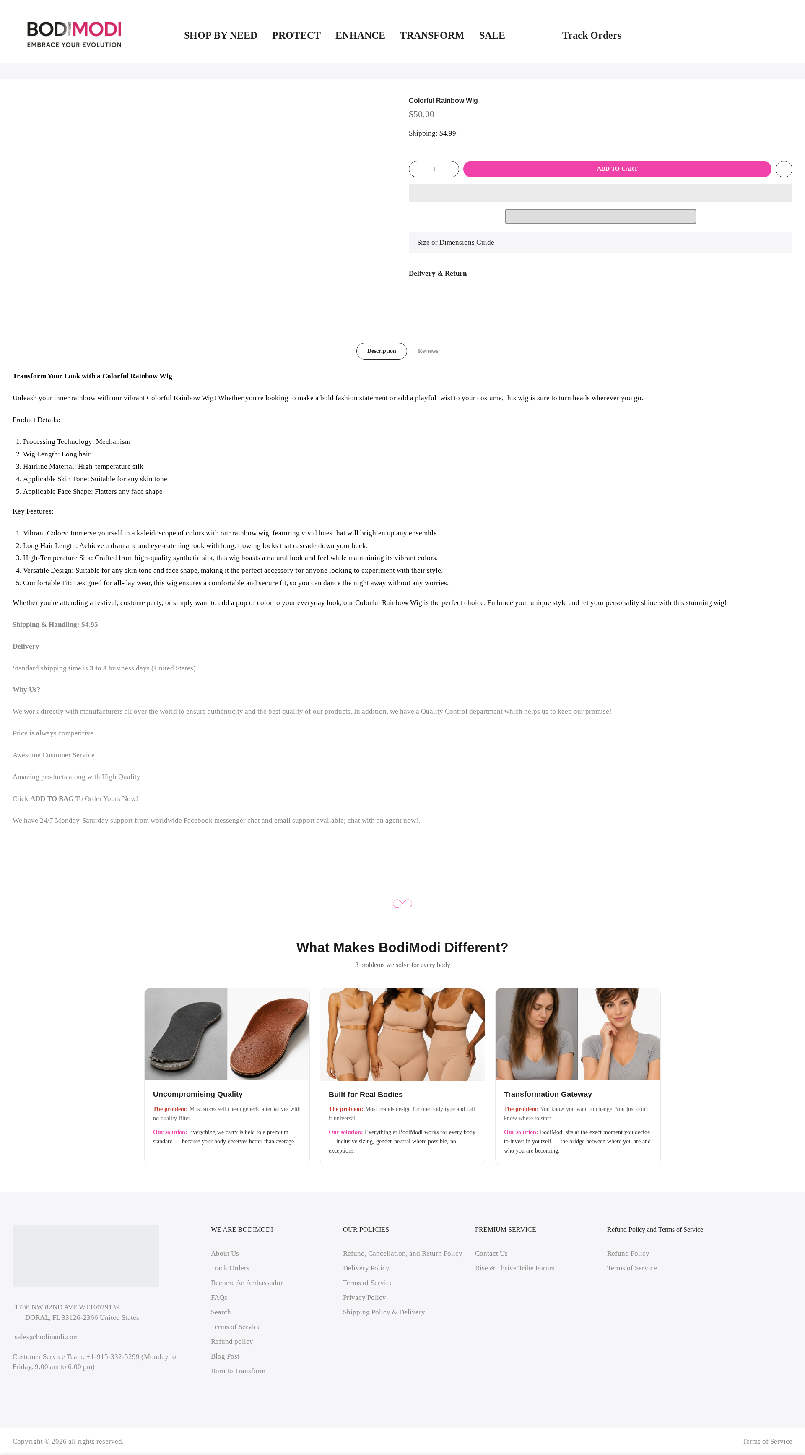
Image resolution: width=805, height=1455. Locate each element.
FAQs (219, 1297)
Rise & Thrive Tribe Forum (515, 1268)
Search (221, 1312)
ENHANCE (360, 35)
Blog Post (225, 1356)
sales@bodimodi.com (47, 1337)
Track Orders (591, 35)
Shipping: (423, 133)
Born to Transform (238, 1371)
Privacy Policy (364, 1297)
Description (381, 351)
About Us (225, 1253)
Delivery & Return (438, 273)
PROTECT (296, 35)
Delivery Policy (366, 1268)
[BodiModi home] (74, 34)
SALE (513, 35)
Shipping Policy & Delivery (384, 1312)
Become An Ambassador (247, 1283)
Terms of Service (236, 1327)
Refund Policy (628, 1253)
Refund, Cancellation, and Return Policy (402, 1253)
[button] (600, 193)
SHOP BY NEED (220, 35)
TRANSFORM (432, 35)
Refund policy (232, 1341)
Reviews (428, 351)
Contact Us (491, 1253)
